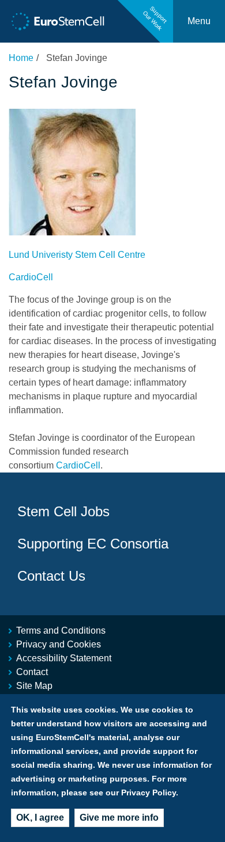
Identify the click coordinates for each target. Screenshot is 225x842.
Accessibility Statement (63, 658)
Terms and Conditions (61, 630)
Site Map (34, 686)
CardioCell (31, 277)
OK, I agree (40, 817)
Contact (32, 672)
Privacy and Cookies (58, 644)
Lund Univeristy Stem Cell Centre (77, 255)
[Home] (58, 22)
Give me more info (119, 817)
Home (21, 58)
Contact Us (51, 576)
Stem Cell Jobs (63, 511)
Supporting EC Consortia (92, 543)
